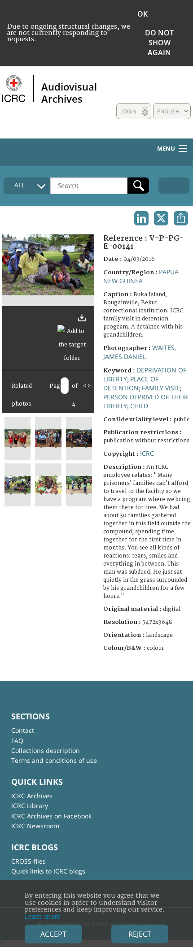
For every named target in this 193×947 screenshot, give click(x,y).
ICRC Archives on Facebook (51, 816)
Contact (22, 730)
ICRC (147, 453)
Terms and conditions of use (54, 760)
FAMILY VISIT (161, 388)
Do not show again (159, 42)
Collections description (45, 750)
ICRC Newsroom (35, 826)
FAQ (17, 740)
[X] (161, 218)
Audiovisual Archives (69, 92)
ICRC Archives (32, 795)
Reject (139, 934)
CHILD (139, 406)
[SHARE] (181, 218)
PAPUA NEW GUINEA (141, 276)
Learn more (43, 917)
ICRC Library (29, 805)
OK (142, 14)
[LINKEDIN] (141, 218)
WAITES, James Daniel (139, 352)
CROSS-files (28, 861)
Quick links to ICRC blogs (48, 871)
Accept (53, 934)
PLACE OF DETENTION (130, 383)
